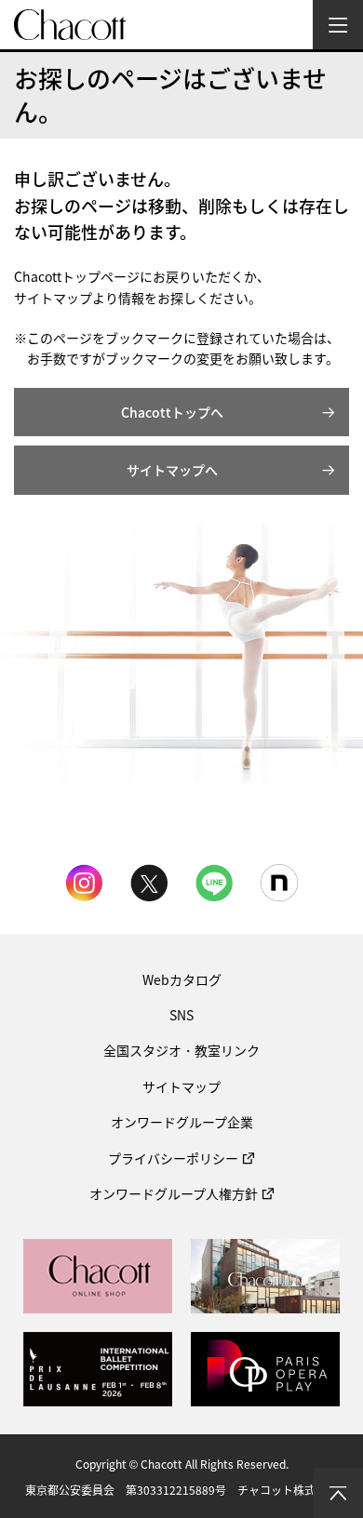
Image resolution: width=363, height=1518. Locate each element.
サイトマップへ (172, 469)
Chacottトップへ (172, 412)
